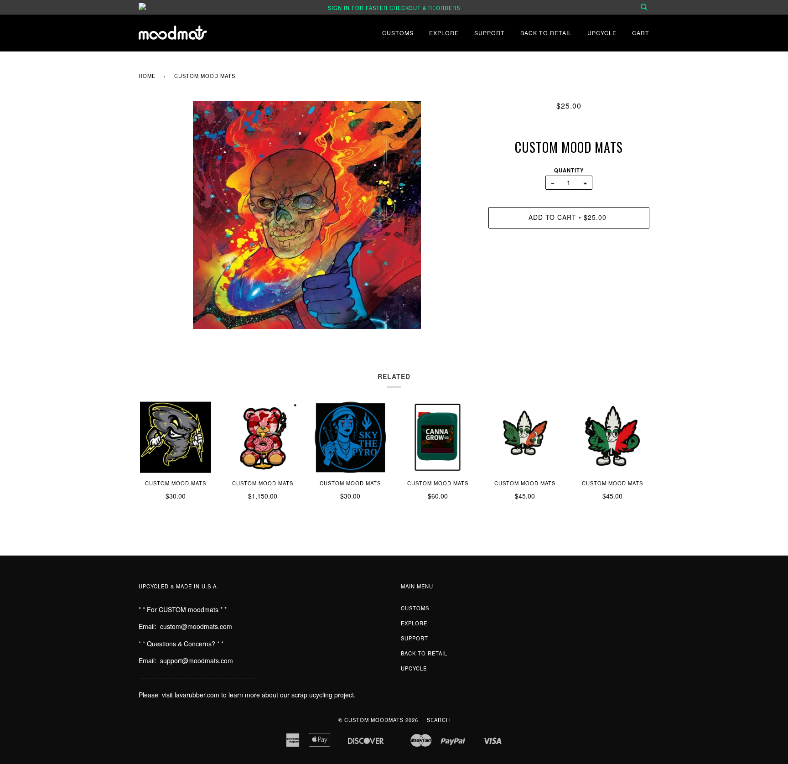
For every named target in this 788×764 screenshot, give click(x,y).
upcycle (602, 32)
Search (438, 719)
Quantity (569, 170)
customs (398, 32)
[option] (307, 215)
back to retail (546, 32)
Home (147, 75)
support (489, 32)
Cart (640, 32)
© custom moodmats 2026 (378, 719)
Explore (444, 32)
